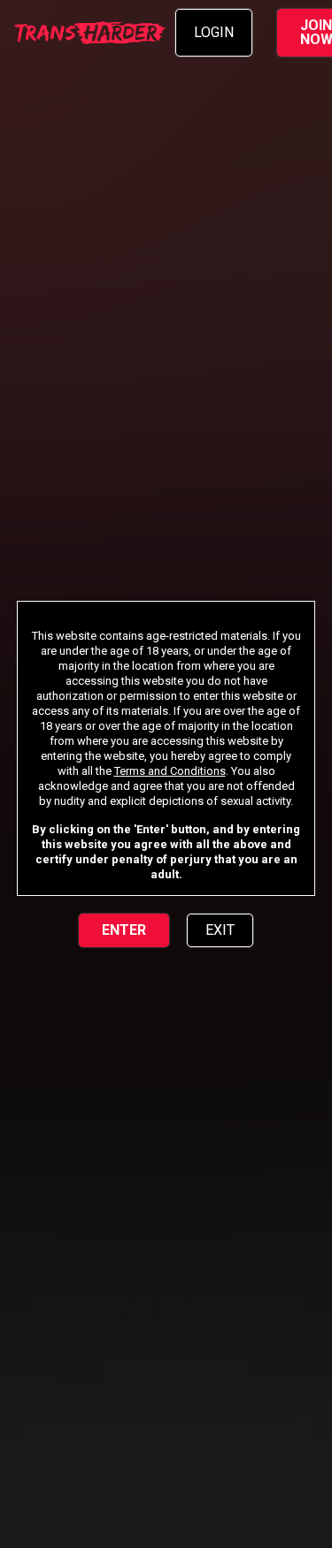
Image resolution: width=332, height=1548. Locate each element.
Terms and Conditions (170, 771)
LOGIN (214, 32)
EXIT (220, 930)
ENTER (124, 930)
